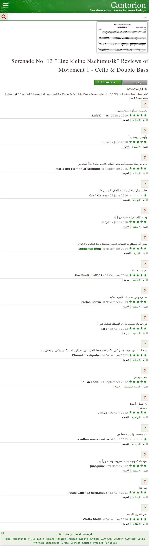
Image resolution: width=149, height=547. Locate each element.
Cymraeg (130, 539)
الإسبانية (136, 120)
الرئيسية (88, 533)
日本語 (40, 539)
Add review (106, 82)
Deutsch (118, 539)
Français (72, 539)
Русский (98, 543)
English (94, 539)
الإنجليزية (136, 146)
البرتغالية (136, 417)
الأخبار (77, 533)
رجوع (137, 82)
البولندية (136, 200)
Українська (52, 543)
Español (83, 539)
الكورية (137, 253)
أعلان (59, 533)
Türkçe (65, 543)
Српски (86, 543)
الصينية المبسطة (132, 386)
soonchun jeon (89, 248)
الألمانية (136, 280)
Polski (8, 539)
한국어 (31, 539)
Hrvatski (61, 539)
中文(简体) (38, 543)
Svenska (75, 543)
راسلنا (68, 533)
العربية (126, 120)
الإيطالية (136, 524)
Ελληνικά (106, 539)
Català (141, 539)
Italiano (50, 539)
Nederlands (19, 539)
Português (111, 543)
